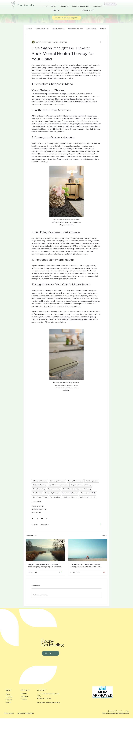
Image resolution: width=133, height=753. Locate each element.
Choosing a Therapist (57, 481)
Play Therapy (37, 493)
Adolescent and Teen (75, 28)
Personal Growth (54, 489)
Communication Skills (88, 493)
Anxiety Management (75, 481)
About (8, 694)
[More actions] (100, 42)
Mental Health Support (70, 493)
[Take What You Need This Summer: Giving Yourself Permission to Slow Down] (87, 550)
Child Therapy (91, 28)
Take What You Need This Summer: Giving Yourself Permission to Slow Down (86, 565)
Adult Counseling (58, 28)
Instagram (24, 696)
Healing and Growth (70, 497)
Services (9, 697)
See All (104, 535)
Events (8, 703)
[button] (66, 18)
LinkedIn (24, 694)
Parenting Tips (55, 497)
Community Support (52, 493)
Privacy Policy (9, 713)
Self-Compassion (92, 481)
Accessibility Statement (26, 713)
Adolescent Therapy (40, 481)
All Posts (29, 28)
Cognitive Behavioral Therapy (81, 485)
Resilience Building (39, 485)
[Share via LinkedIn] (42, 518)
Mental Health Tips (42, 28)
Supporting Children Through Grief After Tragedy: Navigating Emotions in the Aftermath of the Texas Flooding (44, 565)
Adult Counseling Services (58, 485)
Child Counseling (39, 489)
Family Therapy (68, 489)
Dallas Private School (87, 497)
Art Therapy (37, 501)
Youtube (24, 699)
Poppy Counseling (26, 5)
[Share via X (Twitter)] (37, 518)
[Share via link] (47, 518)
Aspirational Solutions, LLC (119, 713)
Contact (9, 700)
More (102, 28)
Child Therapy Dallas (40, 497)
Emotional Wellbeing (84, 489)
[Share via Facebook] (32, 518)
